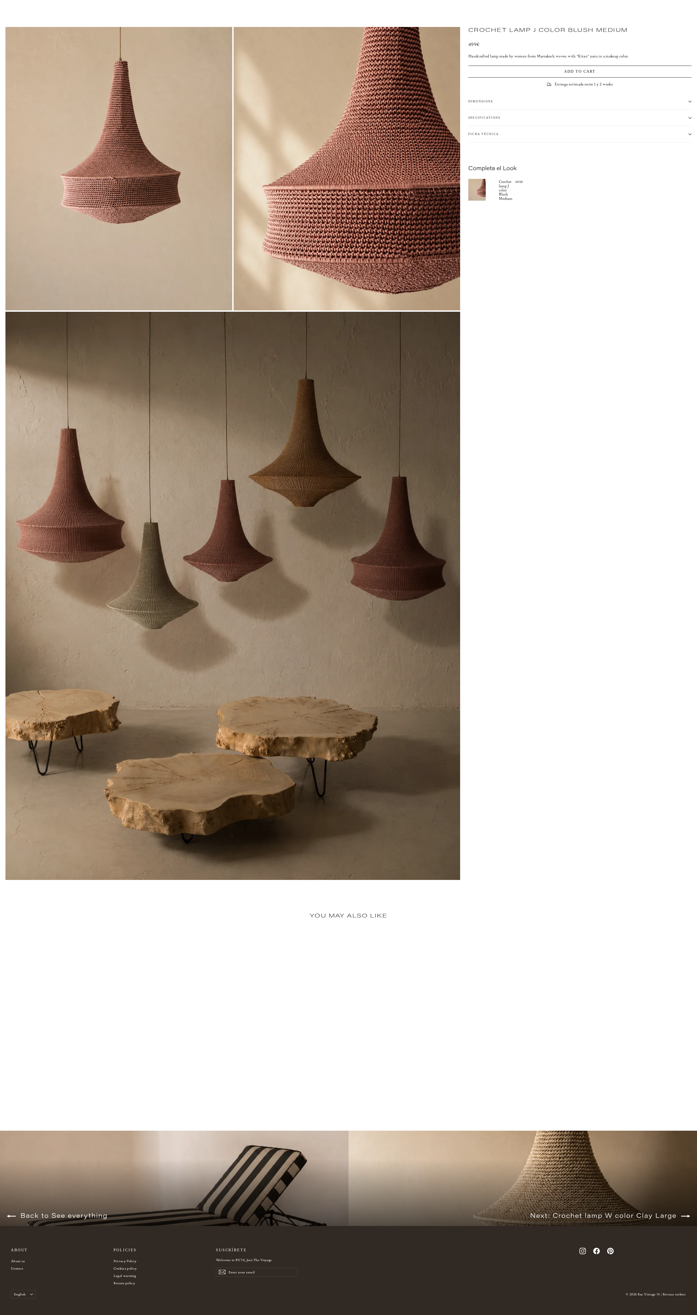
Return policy (124, 1283)
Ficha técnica (483, 134)
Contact (17, 1268)
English (20, 1294)
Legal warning (125, 1276)
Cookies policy (125, 1268)
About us (18, 1261)
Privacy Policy (125, 1261)
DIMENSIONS (480, 101)
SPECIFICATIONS (484, 117)
